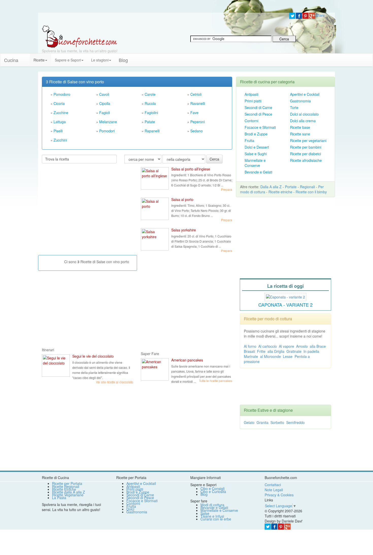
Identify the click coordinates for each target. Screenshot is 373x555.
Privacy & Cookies (279, 494)
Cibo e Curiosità (213, 491)
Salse (204, 513)
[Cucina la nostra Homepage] (26, 57)
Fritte (261, 351)
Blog (204, 494)
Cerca (214, 159)
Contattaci (273, 484)
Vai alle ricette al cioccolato (114, 382)
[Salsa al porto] (155, 209)
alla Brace (318, 346)
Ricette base (300, 127)
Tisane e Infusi (212, 516)
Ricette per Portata (67, 483)
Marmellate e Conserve (255, 163)
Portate (291, 186)
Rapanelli (152, 130)
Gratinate (293, 351)
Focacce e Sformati (260, 127)
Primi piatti (253, 100)
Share (320, 15)
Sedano (196, 130)
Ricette (39, 59)
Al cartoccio (267, 346)
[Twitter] (292, 16)
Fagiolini (151, 112)
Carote (150, 94)
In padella (311, 351)
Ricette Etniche (64, 489)
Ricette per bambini (305, 147)
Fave (194, 112)
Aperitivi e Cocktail (304, 94)
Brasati (249, 351)
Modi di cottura (212, 504)
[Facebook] (299, 16)
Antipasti (251, 94)
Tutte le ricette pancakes (215, 381)
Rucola (150, 103)
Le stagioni (100, 59)
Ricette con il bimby (311, 191)
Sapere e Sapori (68, 59)
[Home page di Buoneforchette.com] (162, 19)
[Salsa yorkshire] (155, 239)
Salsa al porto (182, 199)
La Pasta (59, 497)
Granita (262, 422)
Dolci (130, 509)
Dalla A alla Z (271, 186)
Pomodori (107, 130)
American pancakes (187, 359)
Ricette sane (300, 133)
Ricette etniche (280, 191)
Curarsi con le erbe (215, 518)
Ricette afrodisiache (306, 160)
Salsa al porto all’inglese (190, 168)
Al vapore (286, 346)
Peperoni (197, 121)
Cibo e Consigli (212, 488)
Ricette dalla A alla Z (68, 492)
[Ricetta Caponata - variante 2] (285, 296)
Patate (150, 121)
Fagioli (104, 112)
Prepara (226, 189)
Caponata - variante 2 (285, 304)
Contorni (251, 120)
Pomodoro (62, 94)
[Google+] (312, 16)
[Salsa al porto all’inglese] (155, 178)
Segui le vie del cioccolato (93, 356)
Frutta (249, 140)
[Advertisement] (80, 200)
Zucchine (61, 112)
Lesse (288, 356)
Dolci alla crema (303, 120)
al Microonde (270, 356)
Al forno (250, 346)
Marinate (251, 356)
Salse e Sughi (256, 153)
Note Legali (274, 489)
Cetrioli (195, 94)
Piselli (58, 130)
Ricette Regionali (65, 486)
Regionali (307, 186)
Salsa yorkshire (183, 229)
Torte (294, 107)
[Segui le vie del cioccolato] (56, 365)
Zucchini (60, 139)
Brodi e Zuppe (256, 133)
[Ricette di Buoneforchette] (79, 36)
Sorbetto (277, 422)
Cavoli (104, 94)
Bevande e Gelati (258, 172)
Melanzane (108, 121)
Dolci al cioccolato (304, 114)
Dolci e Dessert (257, 147)
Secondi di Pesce (258, 114)
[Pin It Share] (305, 16)
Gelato (249, 422)
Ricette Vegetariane (67, 494)
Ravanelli (197, 103)
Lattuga (60, 121)
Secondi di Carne (258, 107)
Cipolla (104, 103)
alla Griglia (275, 351)
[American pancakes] (155, 369)
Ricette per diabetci (305, 153)
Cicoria (59, 103)
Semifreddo (295, 422)
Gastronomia (300, 100)
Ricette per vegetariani (308, 140)
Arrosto (302, 346)
